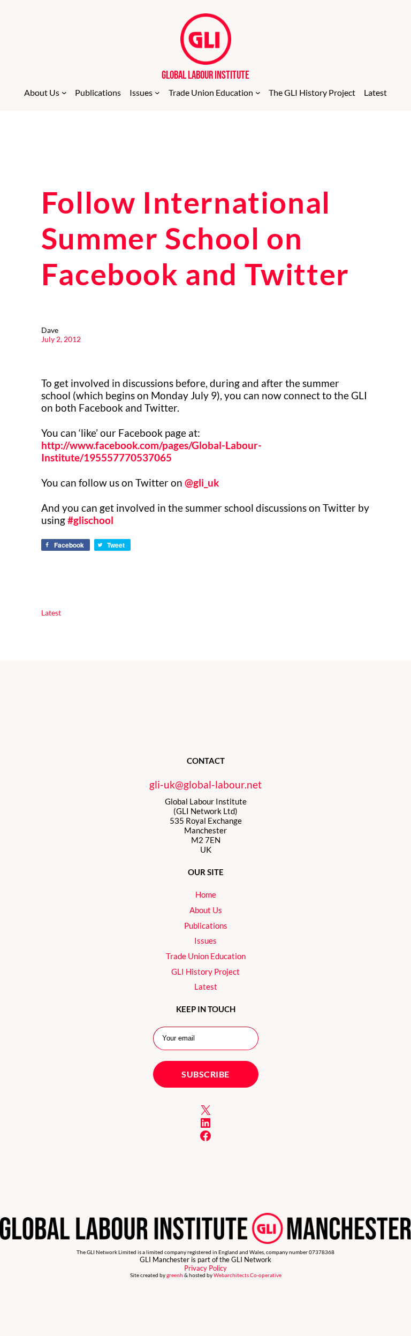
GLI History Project (205, 971)
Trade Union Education (206, 956)
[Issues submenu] (157, 92)
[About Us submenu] (64, 92)
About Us (205, 910)
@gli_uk (202, 482)
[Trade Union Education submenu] (258, 92)
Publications (205, 925)
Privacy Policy (205, 1268)
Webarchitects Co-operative (247, 1275)
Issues (205, 940)
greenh (174, 1275)
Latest (51, 612)
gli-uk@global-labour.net (205, 784)
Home (205, 894)
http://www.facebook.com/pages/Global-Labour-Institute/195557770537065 (151, 451)
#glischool (90, 520)
